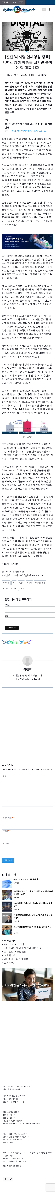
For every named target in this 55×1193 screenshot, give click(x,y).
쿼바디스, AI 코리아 (14, 944)
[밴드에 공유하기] (17, 642)
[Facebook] (5, 1179)
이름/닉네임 (8, 818)
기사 (27, 52)
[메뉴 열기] (49, 9)
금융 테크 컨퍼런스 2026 (12, 2)
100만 (6, 583)
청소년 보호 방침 (32, 1123)
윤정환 (16, 897)
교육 (21, 583)
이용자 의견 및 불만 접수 (13, 1166)
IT (14, 583)
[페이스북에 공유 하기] (4, 642)
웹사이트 (6, 844)
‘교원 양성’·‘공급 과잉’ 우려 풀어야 (28, 131)
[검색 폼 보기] (44, 9)
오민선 (16, 921)
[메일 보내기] (25, 642)
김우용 (16, 883)
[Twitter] (10, 1179)
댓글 (5, 776)
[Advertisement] (27, 729)
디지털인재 (40, 583)
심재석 (16, 909)
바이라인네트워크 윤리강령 (14, 1096)
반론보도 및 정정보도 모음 (13, 1102)
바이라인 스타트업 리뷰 (16, 959)
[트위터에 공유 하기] (8, 642)
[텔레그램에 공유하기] (21, 642)
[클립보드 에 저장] (29, 642)
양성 (5, 588)
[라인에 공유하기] (12, 642)
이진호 (15, 74)
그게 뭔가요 (10, 955)
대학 (29, 583)
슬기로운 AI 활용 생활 (15, 951)
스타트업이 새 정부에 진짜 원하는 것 (23, 948)
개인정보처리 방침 (10, 1099)
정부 (21, 588)
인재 (13, 588)
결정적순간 (9, 962)
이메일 (6, 831)
